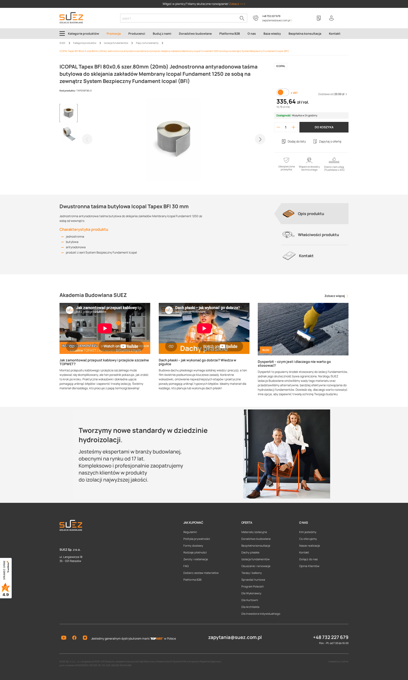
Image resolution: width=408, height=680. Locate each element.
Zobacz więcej (335, 296)
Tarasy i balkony (251, 573)
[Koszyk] (344, 18)
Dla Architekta (250, 607)
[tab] (314, 213)
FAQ (185, 566)
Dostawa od (331, 94)
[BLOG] (303, 329)
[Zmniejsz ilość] (278, 127)
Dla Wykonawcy (251, 593)
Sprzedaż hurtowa (253, 580)
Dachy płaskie (250, 552)
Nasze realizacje (309, 545)
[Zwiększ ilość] (294, 127)
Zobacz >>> (237, 4)
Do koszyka (324, 127)
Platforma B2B (192, 580)
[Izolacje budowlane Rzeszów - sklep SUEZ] (71, 17)
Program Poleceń (252, 586)
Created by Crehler (338, 661)
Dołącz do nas (308, 559)
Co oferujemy (308, 539)
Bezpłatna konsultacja (255, 545)
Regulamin (190, 532)
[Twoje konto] (331, 18)
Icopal (280, 66)
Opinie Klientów (309, 566)
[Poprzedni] (87, 139)
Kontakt (304, 552)
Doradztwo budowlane (256, 539)
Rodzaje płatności (195, 552)
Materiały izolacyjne (254, 532)
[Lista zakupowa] (318, 18)
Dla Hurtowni (249, 600)
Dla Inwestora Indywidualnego (260, 614)
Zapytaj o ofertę (330, 141)
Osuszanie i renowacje (256, 566)
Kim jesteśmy (307, 532)
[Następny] (260, 139)
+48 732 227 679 (271, 16)
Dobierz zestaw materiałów (201, 573)
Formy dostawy (193, 545)
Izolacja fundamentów (255, 559)
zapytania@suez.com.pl (235, 637)
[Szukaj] (242, 18)
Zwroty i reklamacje (195, 559)
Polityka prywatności (196, 539)
